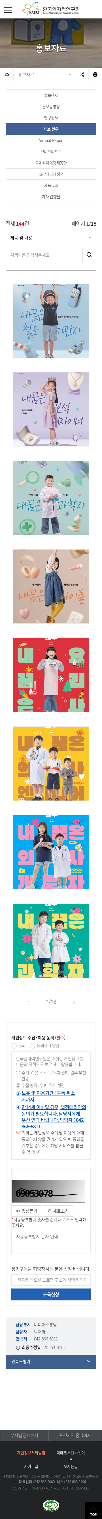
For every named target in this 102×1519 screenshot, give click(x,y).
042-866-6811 (46, 1339)
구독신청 (51, 1294)
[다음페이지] (73, 1002)
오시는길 (71, 1466)
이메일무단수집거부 (71, 1456)
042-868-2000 (44, 1481)
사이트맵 (31, 1466)
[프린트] (95, 74)
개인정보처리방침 (31, 1452)
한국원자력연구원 (51, 9)
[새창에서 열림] (51, 1506)
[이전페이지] (28, 1002)
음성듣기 (28, 1211)
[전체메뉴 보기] (8, 10)
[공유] (82, 74)
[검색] (89, 255)
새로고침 (60, 1211)
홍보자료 (26, 74)
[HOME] (7, 74)
